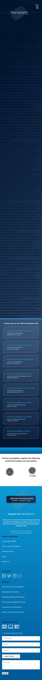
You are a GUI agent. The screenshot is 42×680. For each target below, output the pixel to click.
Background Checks (10, 592)
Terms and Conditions (11, 546)
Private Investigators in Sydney (19, 345)
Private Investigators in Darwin (19, 402)
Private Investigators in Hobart (19, 417)
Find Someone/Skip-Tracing (13, 602)
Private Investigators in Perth (18, 431)
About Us (6, 561)
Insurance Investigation (12, 607)
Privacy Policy (8, 551)
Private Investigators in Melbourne (20, 331)
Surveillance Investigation (13, 587)
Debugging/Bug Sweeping (13, 597)
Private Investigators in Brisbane (20, 359)
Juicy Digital (27, 533)
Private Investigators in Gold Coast (21, 388)
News (4, 556)
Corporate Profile (9, 541)
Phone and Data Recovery (13, 612)
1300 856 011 (27, 514)
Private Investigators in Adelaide (20, 374)
